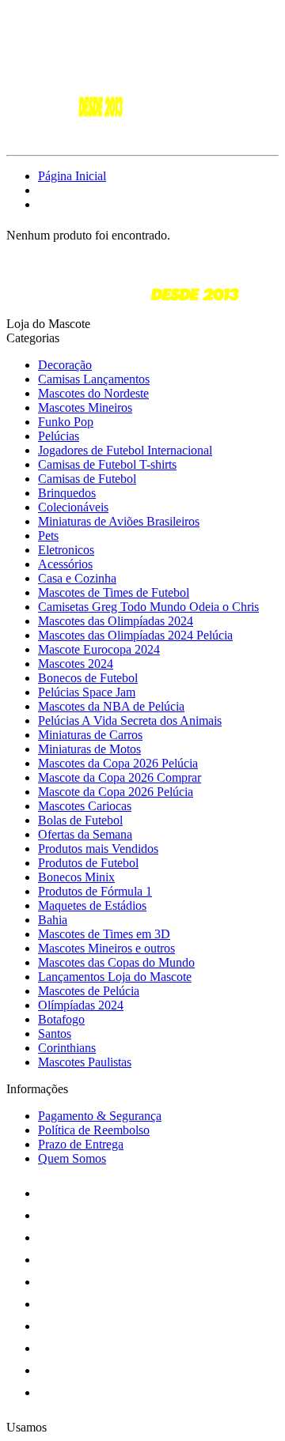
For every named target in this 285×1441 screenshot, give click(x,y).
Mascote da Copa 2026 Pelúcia (115, 791)
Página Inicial (72, 176)
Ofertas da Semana (85, 834)
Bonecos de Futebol (88, 678)
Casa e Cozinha (77, 578)
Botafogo (61, 1019)
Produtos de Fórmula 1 (95, 891)
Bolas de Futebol (80, 820)
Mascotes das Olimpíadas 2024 (115, 621)
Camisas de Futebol (87, 478)
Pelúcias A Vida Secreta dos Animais (130, 720)
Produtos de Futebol (88, 863)
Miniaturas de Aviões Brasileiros (119, 521)
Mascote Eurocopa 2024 (99, 649)
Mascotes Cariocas (84, 806)
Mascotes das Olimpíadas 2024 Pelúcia (135, 635)
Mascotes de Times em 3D (104, 934)
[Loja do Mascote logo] (65, 134)
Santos (54, 1033)
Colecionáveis (73, 507)
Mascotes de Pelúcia (88, 991)
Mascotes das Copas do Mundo (116, 962)
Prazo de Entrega (81, 1144)
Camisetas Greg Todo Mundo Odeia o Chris (148, 606)
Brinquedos (67, 493)
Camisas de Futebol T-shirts (107, 464)
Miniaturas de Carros (90, 734)
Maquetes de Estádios (92, 905)
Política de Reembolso (94, 1130)
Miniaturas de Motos (89, 749)
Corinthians (67, 1047)
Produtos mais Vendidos (98, 848)
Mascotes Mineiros (85, 407)
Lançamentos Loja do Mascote (115, 976)
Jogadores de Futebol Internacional (125, 450)
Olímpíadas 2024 (81, 1005)
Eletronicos (66, 549)
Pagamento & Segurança (100, 1115)
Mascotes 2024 (75, 663)
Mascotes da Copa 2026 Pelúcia (118, 763)
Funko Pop (65, 421)
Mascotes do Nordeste (93, 393)
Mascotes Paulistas (84, 1062)
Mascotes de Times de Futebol (113, 592)
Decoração (65, 365)
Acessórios (65, 564)
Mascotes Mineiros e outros (106, 948)
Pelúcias (58, 436)
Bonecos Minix (76, 877)
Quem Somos (72, 1158)
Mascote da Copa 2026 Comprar (119, 777)
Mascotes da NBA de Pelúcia (111, 706)
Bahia (52, 919)
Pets (48, 535)
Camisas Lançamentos (94, 379)
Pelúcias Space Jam (86, 692)
